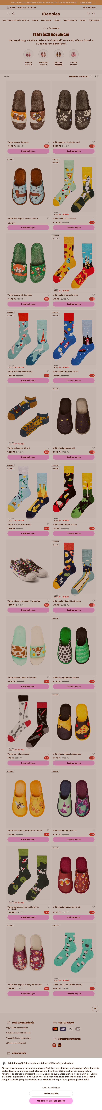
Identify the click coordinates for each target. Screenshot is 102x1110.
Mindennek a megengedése (51, 1101)
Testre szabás (51, 1093)
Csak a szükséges (51, 1088)
